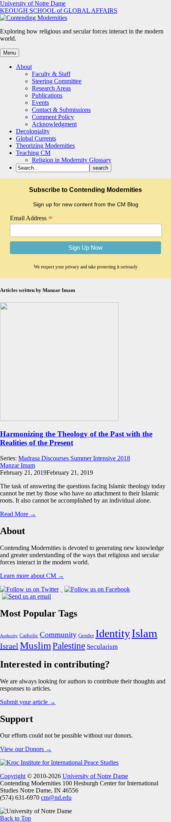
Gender (86, 635)
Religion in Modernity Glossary (71, 160)
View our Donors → (26, 749)
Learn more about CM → (32, 575)
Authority (9, 636)
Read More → (18, 514)
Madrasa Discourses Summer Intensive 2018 (74, 458)
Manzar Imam (17, 465)
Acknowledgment (54, 124)
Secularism (102, 646)
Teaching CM (33, 152)
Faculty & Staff (51, 73)
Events (40, 102)
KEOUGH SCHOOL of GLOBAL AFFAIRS (58, 10)
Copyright (12, 776)
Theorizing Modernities (45, 145)
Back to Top (15, 818)
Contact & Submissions (61, 109)
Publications (47, 95)
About (24, 66)
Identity (112, 633)
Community (58, 634)
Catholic (28, 635)
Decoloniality (33, 131)
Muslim (35, 645)
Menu (9, 53)
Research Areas (51, 88)
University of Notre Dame (33, 3)
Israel (9, 646)
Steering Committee (57, 81)
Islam (144, 633)
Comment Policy (53, 117)
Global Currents (36, 138)
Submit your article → (28, 702)
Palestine (68, 645)
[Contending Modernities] (33, 17)
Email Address (31, 218)
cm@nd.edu (56, 797)
